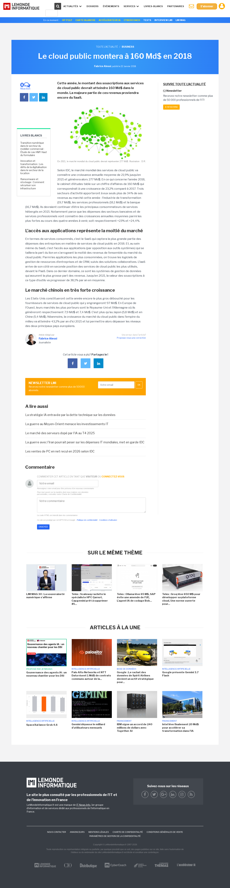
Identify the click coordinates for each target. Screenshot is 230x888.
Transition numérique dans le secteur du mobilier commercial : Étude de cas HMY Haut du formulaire (33, 149)
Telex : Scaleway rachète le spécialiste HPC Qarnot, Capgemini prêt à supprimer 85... (90, 599)
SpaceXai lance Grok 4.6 (42, 724)
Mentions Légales (98, 832)
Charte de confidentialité (128, 832)
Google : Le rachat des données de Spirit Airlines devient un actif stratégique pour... (135, 677)
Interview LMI (163, 20)
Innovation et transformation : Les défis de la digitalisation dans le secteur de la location (33, 167)
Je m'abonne (171, 107)
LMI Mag (180, 20)
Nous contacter (56, 832)
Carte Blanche (85, 20)
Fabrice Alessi (48, 338)
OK (139, 385)
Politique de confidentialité (87, 520)
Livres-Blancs (153, 6)
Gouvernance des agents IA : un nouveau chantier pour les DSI (46, 674)
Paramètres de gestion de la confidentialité (115, 836)
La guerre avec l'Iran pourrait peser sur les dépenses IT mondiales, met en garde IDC (84, 442)
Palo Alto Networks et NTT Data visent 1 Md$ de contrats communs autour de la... (91, 675)
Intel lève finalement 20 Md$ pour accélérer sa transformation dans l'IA (180, 727)
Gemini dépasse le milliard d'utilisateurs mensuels (88, 726)
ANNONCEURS (77, 832)
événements (111, 6)
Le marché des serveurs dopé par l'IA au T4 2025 (60, 433)
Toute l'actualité (107, 46)
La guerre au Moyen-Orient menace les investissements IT (66, 424)
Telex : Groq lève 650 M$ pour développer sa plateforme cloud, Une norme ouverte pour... (181, 599)
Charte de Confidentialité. (72, 494)
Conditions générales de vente (165, 832)
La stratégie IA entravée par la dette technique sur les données (70, 415)
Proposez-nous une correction (131, 338)
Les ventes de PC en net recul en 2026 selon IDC (59, 451)
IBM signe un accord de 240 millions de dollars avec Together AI (134, 727)
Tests (147, 20)
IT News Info (83, 804)
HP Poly (67, 20)
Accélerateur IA (110, 20)
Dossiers (92, 6)
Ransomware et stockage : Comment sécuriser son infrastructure (32, 184)
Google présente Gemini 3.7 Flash (180, 674)
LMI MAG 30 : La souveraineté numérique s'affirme (45, 596)
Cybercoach (132, 20)
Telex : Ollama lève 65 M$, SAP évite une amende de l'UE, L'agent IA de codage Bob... (136, 597)
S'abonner (206, 6)
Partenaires (175, 6)
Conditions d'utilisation (108, 520)
